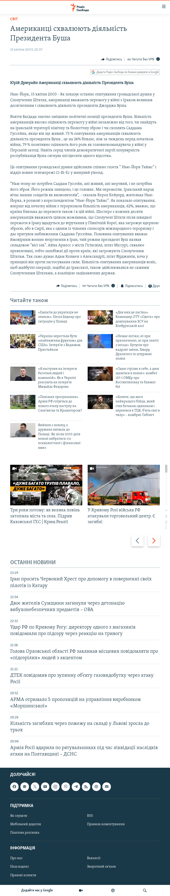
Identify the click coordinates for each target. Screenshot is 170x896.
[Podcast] (96, 786)
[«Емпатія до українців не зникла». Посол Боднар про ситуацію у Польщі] (22, 317)
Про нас (16, 858)
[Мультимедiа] (80, 890)
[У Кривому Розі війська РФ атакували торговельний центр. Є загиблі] (124, 485)
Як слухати (18, 816)
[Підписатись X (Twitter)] (35, 786)
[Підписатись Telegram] (76, 786)
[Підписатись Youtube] (45, 786)
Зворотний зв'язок (101, 866)
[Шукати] (144, 890)
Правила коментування (106, 824)
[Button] (111, 59)
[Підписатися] (106, 786)
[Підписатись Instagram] (55, 786)
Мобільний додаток (25, 824)
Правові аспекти (23, 875)
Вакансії (93, 858)
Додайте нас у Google (37, 890)
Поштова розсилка (24, 833)
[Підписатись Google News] (24, 786)
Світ (14, 19)
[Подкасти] (113, 890)
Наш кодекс (19, 866)
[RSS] (86, 786)
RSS (90, 816)
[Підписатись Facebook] (14, 786)
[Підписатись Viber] (65, 786)
